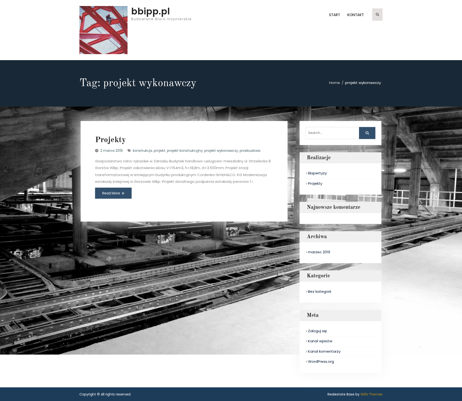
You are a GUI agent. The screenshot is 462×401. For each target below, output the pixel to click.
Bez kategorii (319, 291)
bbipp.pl (150, 11)
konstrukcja (142, 150)
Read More (111, 193)
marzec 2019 (319, 252)
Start (334, 14)
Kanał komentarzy (324, 351)
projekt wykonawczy (221, 150)
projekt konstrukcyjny (185, 150)
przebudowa (250, 150)
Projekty (110, 140)
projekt (159, 150)
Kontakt (355, 14)
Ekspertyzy (317, 173)
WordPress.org (321, 361)
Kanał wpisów (320, 341)
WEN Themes (371, 394)
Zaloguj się (317, 330)
